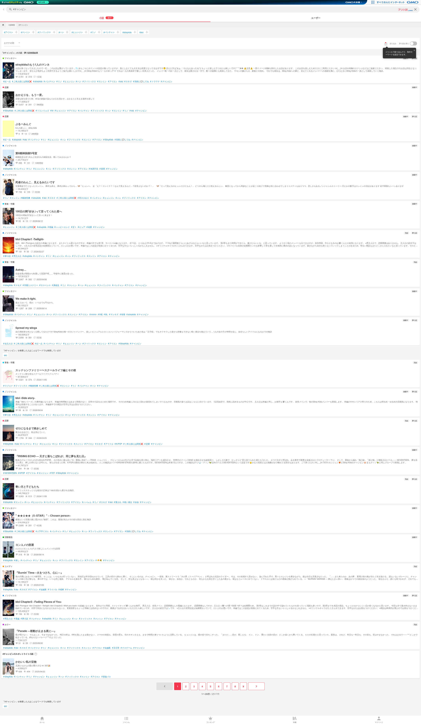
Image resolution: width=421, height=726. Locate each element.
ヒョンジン (77, 32)
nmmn (93, 314)
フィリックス (44, 32)
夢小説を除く (404, 43)
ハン (61, 32)
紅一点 (7, 81)
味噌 (122, 314)
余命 (136, 502)
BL (106, 314)
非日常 (115, 647)
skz (141, 32)
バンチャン (109, 32)
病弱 (102, 168)
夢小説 (7, 256)
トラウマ (155, 81)
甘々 (73, 227)
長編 (50, 227)
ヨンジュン (42, 473)
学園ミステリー (30, 285)
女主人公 (8, 343)
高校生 (55, 285)
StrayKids (8, 110)
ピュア (81, 227)
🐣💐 (99, 560)
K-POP (118, 443)
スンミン (25, 32)
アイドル (108, 443)
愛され (117, 502)
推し (16, 560)
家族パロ (106, 676)
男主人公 (16, 256)
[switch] (413, 43)
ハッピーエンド (62, 227)
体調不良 (93, 168)
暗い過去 (127, 502)
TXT (52, 473)
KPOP (21, 473)
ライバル (52, 589)
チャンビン (166, 81)
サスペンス (45, 285)
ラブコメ (8, 385)
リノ (93, 32)
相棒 (61, 589)
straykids (127, 32)
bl (51, 110)
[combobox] (12, 43)
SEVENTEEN (10, 473)
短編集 (43, 589)
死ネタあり (83, 198)
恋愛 (147, 443)
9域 (100, 314)
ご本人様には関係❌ (22, 81)
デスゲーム (126, 647)
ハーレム (86, 502)
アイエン (8, 32)
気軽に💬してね (141, 81)
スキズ (128, 81)
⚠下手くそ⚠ (42, 531)
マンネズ (113, 314)
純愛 (89, 227)
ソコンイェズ (42, 110)
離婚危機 (25, 198)
